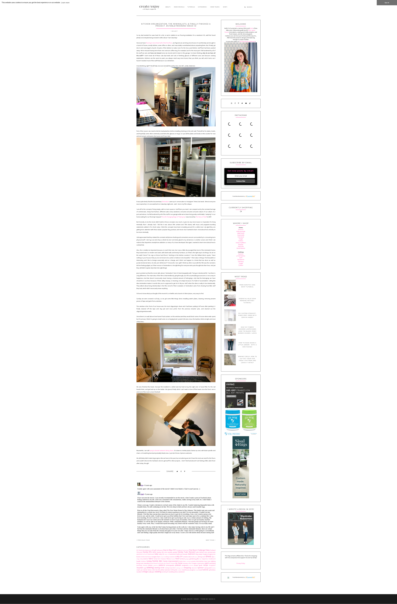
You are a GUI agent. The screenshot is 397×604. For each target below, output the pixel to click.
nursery (185, 563)
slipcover (194, 568)
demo (196, 557)
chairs (158, 557)
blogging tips (211, 554)
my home (178, 563)
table (153, 570)
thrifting (172, 570)
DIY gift (154, 550)
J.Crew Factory (240, 256)
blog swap (199, 554)
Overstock (241, 237)
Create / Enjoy (193, 599)
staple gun (139, 570)
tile (176, 570)
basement (172, 554)
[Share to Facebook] (181, 471)
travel (200, 570)
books (138, 557)
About (167, 7)
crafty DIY (179, 556)
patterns (162, 565)
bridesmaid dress (146, 557)
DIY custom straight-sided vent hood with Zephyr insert (247, 315)
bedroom (191, 554)
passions (155, 565)
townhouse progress (189, 570)
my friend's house (169, 563)
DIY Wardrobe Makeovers (144, 550)
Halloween (160, 550)
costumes (172, 557)
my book (160, 563)
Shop (225, 7)
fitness (169, 559)
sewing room (179, 568)
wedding (158, 572)
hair (200, 559)
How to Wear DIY (169, 550)
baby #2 (161, 554)
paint (207, 563)
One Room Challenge (197, 550)
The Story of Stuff (201, 217)
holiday (149, 561)
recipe (205, 565)
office (190, 563)
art (144, 554)
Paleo (208, 550)
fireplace (163, 559)
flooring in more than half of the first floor (159, 43)
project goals (198, 565)
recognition (212, 565)
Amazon (240, 229)
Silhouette (139, 552)
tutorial (205, 570)
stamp (213, 568)
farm (159, 559)
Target (241, 239)
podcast (178, 565)
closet (162, 557)
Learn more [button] (65, 3)
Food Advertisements (238, 196)
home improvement (171, 561)
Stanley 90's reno (149, 552)
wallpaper (151, 572)
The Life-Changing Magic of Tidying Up (173, 217)
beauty (185, 554)
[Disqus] (175, 508)
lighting (213, 561)
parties (150, 565)
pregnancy (185, 565)
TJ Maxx (240, 241)
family (155, 559)
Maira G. (212, 599)
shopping (187, 568)
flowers (173, 559)
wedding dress (173, 572)
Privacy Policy (241, 563)
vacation (139, 572)
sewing (150, 567)
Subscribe (240, 181)
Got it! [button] (387, 3)
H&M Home (240, 233)
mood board (154, 563)
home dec (157, 560)
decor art (191, 557)
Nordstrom (240, 259)
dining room (201, 557)
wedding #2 (165, 572)
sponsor (200, 568)
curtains (185, 557)
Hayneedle (240, 235)
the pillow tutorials (164, 570)
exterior (145, 559)
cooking (166, 557)
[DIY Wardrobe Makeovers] (241, 544)
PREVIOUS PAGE (143, 540)
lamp (208, 561)
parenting (212, 563)
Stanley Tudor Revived (186, 552)
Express (240, 254)
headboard (212, 559)
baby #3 (167, 554)
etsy (141, 559)
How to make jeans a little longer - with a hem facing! (247, 345)
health (138, 561)
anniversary (211, 552)
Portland (212, 550)
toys (197, 570)
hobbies (143, 561)
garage (187, 559)
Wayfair (240, 244)
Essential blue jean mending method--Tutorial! (247, 300)
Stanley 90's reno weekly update (167, 552)
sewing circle (159, 568)
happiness (205, 559)
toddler (180, 570)
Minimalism (165, 201)
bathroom (179, 554)
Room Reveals (179, 7)
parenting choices (141, 565)
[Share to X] (177, 471)
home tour (182, 561)
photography (170, 565)
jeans (194, 561)
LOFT (240, 258)
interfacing (189, 561)
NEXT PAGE (210, 540)
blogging (205, 554)
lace (205, 561)
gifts (197, 559)
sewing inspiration (170, 568)
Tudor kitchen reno (201, 552)
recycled (139, 568)
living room (139, 563)
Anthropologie (240, 231)
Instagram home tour (182, 550)
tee (157, 570)
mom (251, 28)
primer (191, 565)
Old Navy (241, 261)
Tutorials (191, 7)
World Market (241, 248)
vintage (145, 572)
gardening (192, 559)
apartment (139, 554)
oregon (194, 563)
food (177, 559)
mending (146, 563)
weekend (181, 572)
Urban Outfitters (241, 243)
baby (156, 554)
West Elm (241, 246)
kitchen (201, 561)
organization (200, 563)
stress (150, 570)
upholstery (212, 570)
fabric (151, 559)
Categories (202, 7)
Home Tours (214, 7)
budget (154, 557)
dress (208, 556)
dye (213, 557)
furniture (182, 559)
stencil (145, 570)
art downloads (149, 554)
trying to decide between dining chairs (161, 450)
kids (197, 561)
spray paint (208, 568)
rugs (144, 568)
